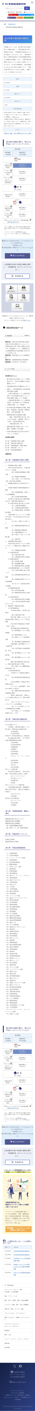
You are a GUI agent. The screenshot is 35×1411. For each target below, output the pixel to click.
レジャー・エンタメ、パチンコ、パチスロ (16, 1339)
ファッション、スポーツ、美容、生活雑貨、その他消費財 (13, 1291)
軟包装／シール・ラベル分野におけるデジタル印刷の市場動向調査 (22, 1267)
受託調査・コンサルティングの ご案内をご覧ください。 (18, 1229)
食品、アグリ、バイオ (10, 1296)
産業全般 (7, 1343)
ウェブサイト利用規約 (18, 1393)
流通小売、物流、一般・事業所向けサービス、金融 (17, 133)
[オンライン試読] (18, 307)
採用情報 (18, 1399)
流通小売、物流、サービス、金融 (13, 1309)
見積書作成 (18, 276)
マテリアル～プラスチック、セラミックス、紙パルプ (12, 1325)
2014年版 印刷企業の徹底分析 (22, 1254)
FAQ (17, 1397)
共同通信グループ (26, 1397)
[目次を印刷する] (24, 289)
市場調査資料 (11, 24)
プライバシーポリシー (18, 1390)
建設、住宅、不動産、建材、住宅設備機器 (16, 1300)
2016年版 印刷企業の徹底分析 (22, 1251)
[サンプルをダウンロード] (24, 298)
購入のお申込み (18, 255)
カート (20, 17)
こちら (17, 117)
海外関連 (7, 1347)
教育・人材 (7, 1334)
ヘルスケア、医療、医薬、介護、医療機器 (16, 1304)
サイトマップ (29, 12)
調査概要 (18, 335)
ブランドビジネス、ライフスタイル (14, 1313)
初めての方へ (14, 15)
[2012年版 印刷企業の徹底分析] (11, 298)
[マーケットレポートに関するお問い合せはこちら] (11, 289)
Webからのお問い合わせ (19, 1382)
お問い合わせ (29, 17)
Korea (20, 12)
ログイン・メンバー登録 (27, 15)
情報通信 (7, 1330)
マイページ (12, 17)
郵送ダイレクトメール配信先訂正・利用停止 (18, 1395)
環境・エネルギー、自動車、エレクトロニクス (17, 1318)
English (11, 12)
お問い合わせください (13, 222)
